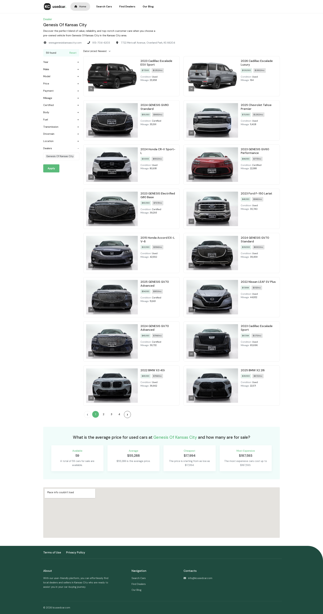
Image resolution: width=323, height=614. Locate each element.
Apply (51, 168)
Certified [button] (48, 105)
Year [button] (45, 62)
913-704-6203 (101, 42)
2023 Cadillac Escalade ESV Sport (156, 62)
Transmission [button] (50, 127)
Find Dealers (127, 6)
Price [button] (46, 83)
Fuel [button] (45, 119)
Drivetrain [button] (48, 134)
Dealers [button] (47, 148)
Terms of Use (52, 552)
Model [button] (46, 76)
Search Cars (104, 6)
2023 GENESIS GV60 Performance (255, 151)
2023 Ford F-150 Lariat (256, 193)
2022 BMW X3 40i (152, 370)
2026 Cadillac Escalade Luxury (257, 62)
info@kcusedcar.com (200, 578)
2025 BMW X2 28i (253, 370)
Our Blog (148, 6)
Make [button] (46, 69)
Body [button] (46, 112)
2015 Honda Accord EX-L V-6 (157, 239)
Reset (73, 53)
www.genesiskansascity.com (65, 42)
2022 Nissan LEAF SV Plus (258, 282)
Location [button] (48, 141)
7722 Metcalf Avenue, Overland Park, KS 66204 (148, 42)
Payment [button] (48, 91)
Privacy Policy (75, 552)
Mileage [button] (47, 98)
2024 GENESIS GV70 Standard (255, 239)
